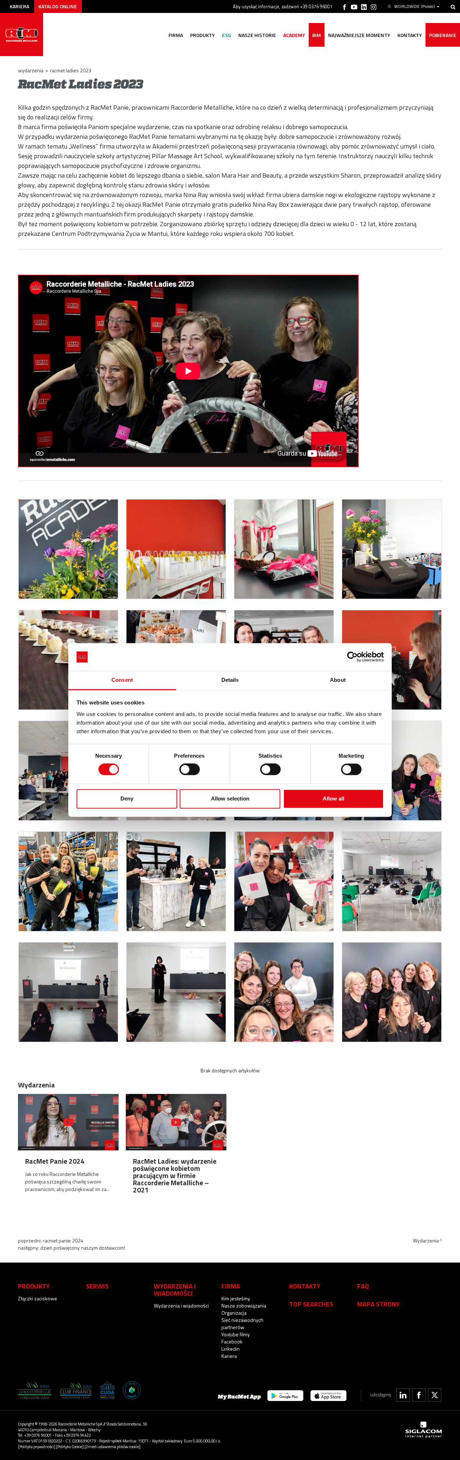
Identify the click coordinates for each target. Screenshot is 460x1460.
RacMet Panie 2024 (63, 1240)
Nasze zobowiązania (243, 1305)
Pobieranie (442, 35)
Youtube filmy (235, 1334)
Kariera (19, 6)
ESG (226, 35)
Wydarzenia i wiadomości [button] (175, 1289)
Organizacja (234, 1313)
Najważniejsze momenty (359, 35)
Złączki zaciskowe (37, 1298)
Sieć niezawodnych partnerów (242, 1323)
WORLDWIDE (414, 6)
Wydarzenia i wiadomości (181, 1305)
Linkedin (230, 1348)
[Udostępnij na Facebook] (419, 1395)
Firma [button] (176, 35)
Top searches (311, 1304)
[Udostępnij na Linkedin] (403, 1395)
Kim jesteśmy (235, 1298)
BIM (316, 35)
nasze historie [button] (257, 35)
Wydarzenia (30, 70)
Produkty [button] (202, 35)
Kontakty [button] (409, 35)
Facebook (232, 1341)
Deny (126, 798)
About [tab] (338, 680)
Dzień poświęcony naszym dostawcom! (82, 1247)
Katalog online (57, 6)
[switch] (189, 769)
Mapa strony (378, 1304)
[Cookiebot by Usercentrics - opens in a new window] (352, 657)
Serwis (97, 1286)
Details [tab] (230, 680)
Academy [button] (294, 35)
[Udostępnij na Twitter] (434, 1395)
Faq (363, 1286)
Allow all (333, 798)
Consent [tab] (122, 680)
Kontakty (304, 1286)
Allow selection (230, 798)
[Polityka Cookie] (70, 1446)
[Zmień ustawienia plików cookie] (112, 1446)
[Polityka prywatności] (36, 1446)
